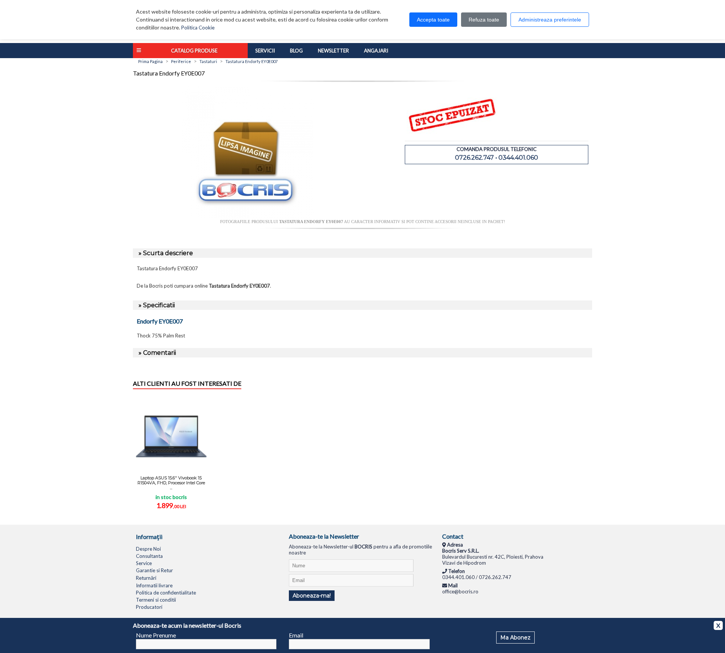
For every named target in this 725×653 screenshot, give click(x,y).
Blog (296, 51)
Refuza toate (484, 20)
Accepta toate (433, 20)
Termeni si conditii (156, 600)
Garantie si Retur (154, 570)
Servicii (265, 51)
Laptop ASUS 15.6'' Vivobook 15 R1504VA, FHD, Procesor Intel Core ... (171, 482)
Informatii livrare (154, 585)
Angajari (376, 51)
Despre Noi (148, 549)
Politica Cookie (197, 28)
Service (144, 563)
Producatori (149, 607)
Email (296, 635)
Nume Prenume (156, 635)
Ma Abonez (515, 637)
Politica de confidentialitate (166, 593)
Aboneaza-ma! (312, 595)
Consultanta (149, 556)
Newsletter (333, 51)
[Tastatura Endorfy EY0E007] (248, 216)
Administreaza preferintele (549, 20)
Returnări (146, 578)
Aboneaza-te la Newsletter (324, 536)
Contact (452, 536)
